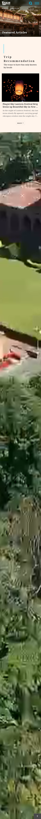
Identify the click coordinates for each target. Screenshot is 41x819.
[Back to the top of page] (37, 816)
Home (4, 8)
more (19, 123)
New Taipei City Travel (7, 3)
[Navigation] (37, 3)
